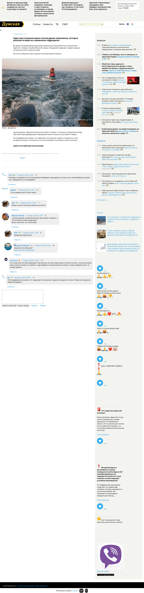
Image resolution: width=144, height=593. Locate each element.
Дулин (13, 190)
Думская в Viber (103, 571)
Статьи (36, 24)
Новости (48, 24)
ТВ (57, 24)
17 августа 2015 (18, 34)
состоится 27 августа (118, 176)
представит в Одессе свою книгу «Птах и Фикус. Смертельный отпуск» (120, 165)
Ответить (12, 184)
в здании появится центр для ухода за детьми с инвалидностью (119, 194)
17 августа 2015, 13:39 (34, 215)
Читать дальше (103, 434)
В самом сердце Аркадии (111, 108)
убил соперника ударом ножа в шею (120, 184)
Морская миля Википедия (24, 250)
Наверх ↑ (23, 158)
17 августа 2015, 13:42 (42, 245)
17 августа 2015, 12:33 (25, 175)
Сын (11, 175)
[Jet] (3, 277)
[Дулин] (5, 188)
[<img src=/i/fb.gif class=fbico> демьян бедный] (8, 250)
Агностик (14, 260)
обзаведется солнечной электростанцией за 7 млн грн (119, 92)
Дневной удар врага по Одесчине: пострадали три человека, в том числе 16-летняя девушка (73, 6)
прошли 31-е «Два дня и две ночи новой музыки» (114, 82)
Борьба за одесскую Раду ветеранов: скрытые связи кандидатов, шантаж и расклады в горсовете (18, 6)
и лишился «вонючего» (120, 132)
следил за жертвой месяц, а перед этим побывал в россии (119, 71)
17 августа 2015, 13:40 (30, 233)
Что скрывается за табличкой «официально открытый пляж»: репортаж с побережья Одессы (124, 219)
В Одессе (105, 45)
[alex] (5, 207)
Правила (34, 305)
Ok (81, 591)
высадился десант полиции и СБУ (120, 58)
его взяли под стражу (129, 122)
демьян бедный (22, 245)
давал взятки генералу (126, 131)
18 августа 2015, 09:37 (22, 277)
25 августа (101, 141)
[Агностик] (6, 260)
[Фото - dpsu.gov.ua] (47, 126)
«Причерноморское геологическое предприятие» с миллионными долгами (117, 48)
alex (13, 203)
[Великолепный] (5, 220)
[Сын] (4, 175)
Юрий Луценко (108, 164)
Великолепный (18, 215)
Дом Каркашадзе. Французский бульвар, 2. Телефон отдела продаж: (127, 6)
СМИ (64, 24)
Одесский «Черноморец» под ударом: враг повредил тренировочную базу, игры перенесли (100, 6)
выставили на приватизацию (120, 45)
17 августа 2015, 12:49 (28, 203)
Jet (9, 277)
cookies (75, 591)
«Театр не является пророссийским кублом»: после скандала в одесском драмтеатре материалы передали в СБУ (122, 233)
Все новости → (102, 200)
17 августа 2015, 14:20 (30, 260)
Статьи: (100, 213)
